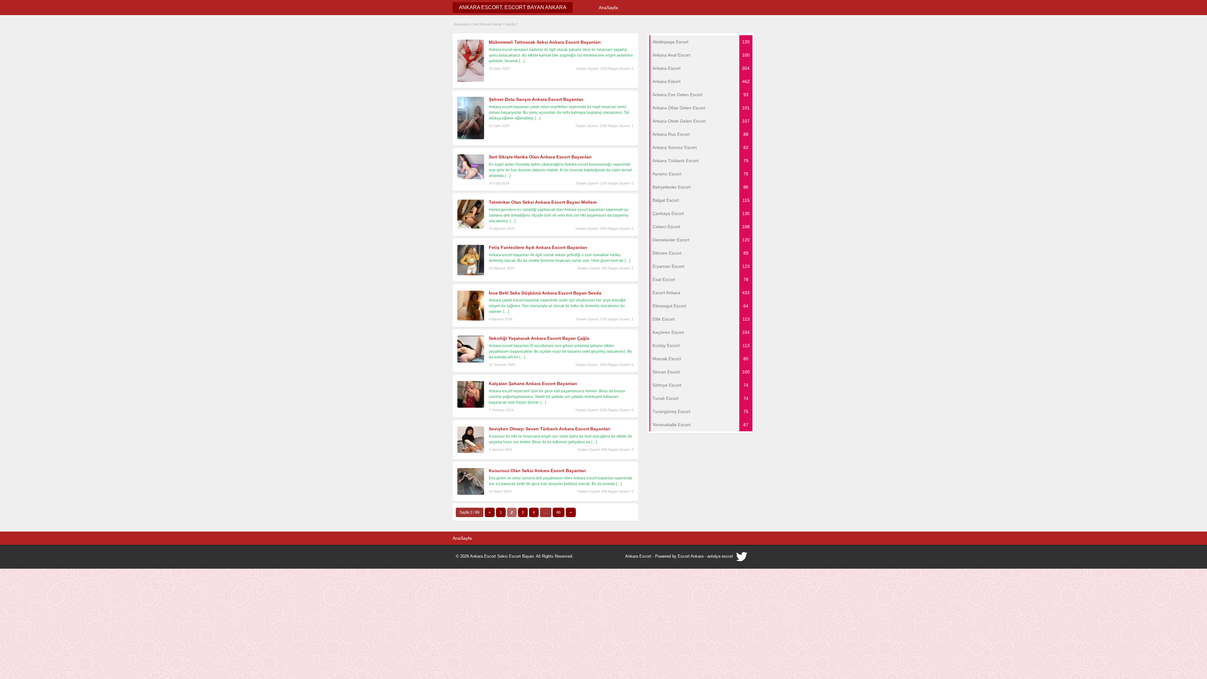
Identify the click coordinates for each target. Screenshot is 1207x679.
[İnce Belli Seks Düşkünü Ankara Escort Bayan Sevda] (470, 319)
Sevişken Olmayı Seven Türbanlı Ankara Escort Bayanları (549, 428)
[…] (522, 61)
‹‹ (489, 512)
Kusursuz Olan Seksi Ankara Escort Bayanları (537, 470)
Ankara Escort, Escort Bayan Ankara (512, 7)
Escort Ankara (690, 556)
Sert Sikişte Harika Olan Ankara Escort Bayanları (540, 156)
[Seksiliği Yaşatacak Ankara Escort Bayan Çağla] (470, 361)
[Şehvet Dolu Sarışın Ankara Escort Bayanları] (470, 138)
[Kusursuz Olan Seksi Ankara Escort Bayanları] (470, 493)
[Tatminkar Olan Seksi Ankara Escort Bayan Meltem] (470, 227)
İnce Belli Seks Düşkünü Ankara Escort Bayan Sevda (545, 292)
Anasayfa (461, 24)
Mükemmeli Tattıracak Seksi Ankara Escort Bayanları (545, 42)
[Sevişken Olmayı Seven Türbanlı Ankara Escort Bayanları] (470, 452)
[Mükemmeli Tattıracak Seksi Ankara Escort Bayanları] (470, 80)
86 (558, 512)
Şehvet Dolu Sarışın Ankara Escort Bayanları (536, 99)
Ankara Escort (638, 556)
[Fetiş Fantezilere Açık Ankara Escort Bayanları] (470, 274)
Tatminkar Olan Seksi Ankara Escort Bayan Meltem (543, 202)
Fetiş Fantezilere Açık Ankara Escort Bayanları (538, 247)
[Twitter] (742, 558)
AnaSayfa (608, 7)
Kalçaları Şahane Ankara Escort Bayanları (533, 383)
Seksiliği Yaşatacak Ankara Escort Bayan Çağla (539, 338)
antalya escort (720, 556)
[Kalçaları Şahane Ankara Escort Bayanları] (470, 406)
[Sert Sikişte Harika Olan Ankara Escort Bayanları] (470, 178)
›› (571, 512)
